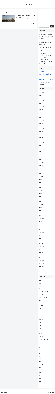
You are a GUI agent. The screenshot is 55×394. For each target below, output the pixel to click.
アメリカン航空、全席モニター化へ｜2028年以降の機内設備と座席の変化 (46, 36)
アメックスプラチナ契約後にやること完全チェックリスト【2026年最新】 (46, 49)
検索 (52, 26)
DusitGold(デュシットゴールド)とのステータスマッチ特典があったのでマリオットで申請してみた (46, 73)
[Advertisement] (46, 16)
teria (41, 76)
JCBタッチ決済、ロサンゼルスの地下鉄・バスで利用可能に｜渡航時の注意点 (46, 55)
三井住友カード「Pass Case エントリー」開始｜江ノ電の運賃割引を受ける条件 (46, 61)
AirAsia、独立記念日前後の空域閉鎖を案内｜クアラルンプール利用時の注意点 (46, 42)
